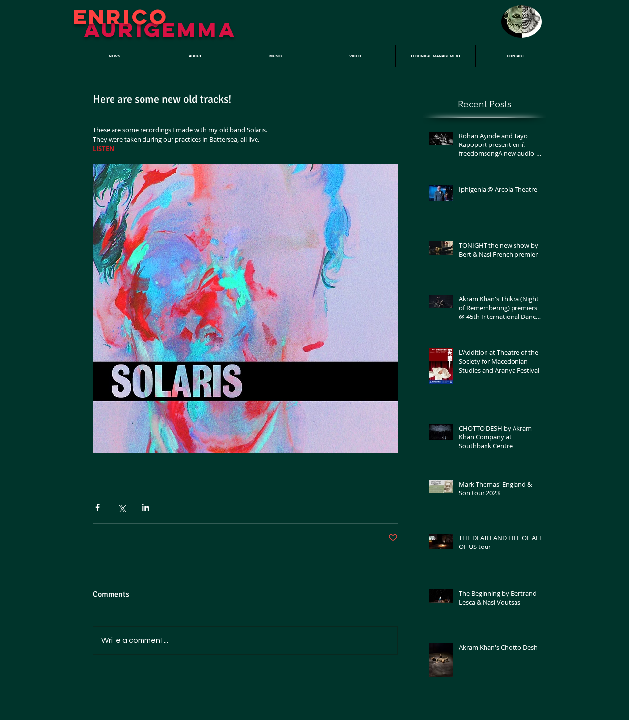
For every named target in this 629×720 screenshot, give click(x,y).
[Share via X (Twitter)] (121, 507)
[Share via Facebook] (97, 507)
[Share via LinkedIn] (145, 507)
